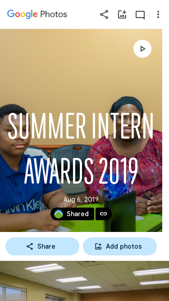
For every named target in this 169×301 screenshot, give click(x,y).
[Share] (104, 14)
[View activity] (140, 14)
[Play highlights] (142, 49)
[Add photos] (122, 14)
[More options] (158, 14)
